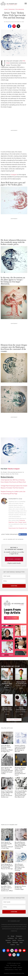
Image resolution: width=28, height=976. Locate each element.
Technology (15, 942)
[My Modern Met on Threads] (14, 954)
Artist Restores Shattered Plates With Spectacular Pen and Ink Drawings (20, 867)
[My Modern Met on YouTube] (24, 950)
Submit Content (8, 967)
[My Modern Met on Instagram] (16, 950)
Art (8, 936)
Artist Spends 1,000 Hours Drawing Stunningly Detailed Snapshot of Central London (7, 770)
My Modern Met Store (10, 666)
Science (9, 942)
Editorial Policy (13, 965)
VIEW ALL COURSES (11, 618)
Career (20, 938)
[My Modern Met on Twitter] (12, 950)
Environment (21, 940)
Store (18, 944)
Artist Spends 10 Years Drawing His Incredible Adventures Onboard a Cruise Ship (7, 845)
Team (19, 965)
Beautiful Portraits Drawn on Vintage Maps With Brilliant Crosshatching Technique (20, 845)
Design (12, 936)
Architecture (11, 938)
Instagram (14, 174)
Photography (19, 936)
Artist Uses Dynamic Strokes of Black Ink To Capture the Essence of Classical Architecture (7, 794)
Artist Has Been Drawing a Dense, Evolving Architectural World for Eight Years (7, 748)
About (7, 965)
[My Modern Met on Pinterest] (7, 950)
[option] (7, 650)
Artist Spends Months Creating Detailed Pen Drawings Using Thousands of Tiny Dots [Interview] (21, 794)
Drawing (11, 9)
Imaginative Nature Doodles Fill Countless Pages (20, 887)
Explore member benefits (14, 563)
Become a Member (14, 559)
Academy (12, 944)
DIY (16, 938)
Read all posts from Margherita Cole (18, 528)
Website (10, 469)
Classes (14, 940)
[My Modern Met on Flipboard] (20, 950)
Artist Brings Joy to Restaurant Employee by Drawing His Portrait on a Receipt (7, 866)
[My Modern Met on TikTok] (10, 954)
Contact (14, 967)
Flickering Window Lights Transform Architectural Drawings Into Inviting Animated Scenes (20, 771)
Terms (20, 969)
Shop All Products (14, 719)
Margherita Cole (9, 21)
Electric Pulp (21, 973)
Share (23, 534)
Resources (8, 940)
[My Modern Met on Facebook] (3, 950)
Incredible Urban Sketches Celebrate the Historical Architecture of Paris (7, 888)
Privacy (16, 969)
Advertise (19, 967)
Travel (21, 942)
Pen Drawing (20, 9)
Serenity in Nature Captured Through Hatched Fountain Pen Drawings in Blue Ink (20, 748)
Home (6, 9)
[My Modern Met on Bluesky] (18, 954)
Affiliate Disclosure (9, 969)
